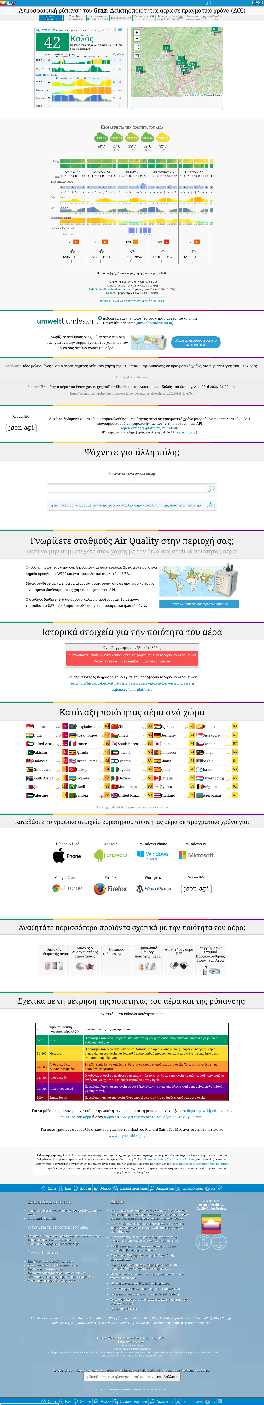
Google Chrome (67, 877)
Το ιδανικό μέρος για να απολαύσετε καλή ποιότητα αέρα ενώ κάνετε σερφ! (149, 1301)
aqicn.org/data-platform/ (132, 689)
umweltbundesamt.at (154, 323)
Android (111, 843)
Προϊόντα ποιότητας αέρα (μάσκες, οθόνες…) (58, 1273)
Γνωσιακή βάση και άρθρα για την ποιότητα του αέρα (64, 1236)
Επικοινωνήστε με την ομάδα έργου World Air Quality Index (65, 1212)
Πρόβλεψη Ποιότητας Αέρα (46, 1269)
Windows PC (196, 843)
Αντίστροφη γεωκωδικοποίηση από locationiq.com (145, 1289)
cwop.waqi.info (121, 1259)
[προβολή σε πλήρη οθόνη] (120, 29)
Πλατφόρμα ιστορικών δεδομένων (51, 1280)
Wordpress (153, 877)
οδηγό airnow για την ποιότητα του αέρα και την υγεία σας (153, 1116)
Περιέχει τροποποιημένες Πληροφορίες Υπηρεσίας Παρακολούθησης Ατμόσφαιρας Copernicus (144, 1266)
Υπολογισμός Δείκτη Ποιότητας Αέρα (53, 1265)
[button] (189, 67)
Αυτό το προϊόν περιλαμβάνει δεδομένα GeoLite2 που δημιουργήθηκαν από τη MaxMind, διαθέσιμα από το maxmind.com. (147, 1227)
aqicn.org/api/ (185, 432)
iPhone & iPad (67, 843)
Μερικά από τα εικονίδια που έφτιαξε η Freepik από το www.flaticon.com (147, 1276)
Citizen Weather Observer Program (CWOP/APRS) (131, 1338)
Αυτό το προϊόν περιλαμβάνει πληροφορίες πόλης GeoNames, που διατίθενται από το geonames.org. (144, 1239)
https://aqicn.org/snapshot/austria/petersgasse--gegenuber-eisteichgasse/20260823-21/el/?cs (132, 393)
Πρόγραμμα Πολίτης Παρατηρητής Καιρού (139, 1255)
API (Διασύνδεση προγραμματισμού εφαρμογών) (61, 1277)
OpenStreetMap (200, 95)
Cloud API (196, 876)
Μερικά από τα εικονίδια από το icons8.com (140, 1283)
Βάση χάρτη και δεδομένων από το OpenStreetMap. (145, 1294)
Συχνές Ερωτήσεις (44, 1252)
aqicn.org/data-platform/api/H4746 (149, 428)
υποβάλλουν (167, 1376)
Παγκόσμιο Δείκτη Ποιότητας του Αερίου (168, 1159)
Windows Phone (153, 843)
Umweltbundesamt (131, 1342)
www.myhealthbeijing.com (131, 1135)
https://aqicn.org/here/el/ (132, 377)
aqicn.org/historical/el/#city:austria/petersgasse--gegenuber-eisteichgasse (130, 683)
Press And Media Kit (42, 1218)
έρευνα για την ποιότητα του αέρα (58, 1227)
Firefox (111, 877)
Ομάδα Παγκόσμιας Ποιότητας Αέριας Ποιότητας (199, 1163)
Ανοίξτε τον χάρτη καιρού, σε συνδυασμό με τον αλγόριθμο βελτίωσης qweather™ (143, 1248)
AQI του (45, 30)
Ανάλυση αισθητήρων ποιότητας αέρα (53, 1244)
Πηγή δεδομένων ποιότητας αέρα (50, 1261)
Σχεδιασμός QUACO (123, 1309)
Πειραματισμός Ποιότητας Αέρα (49, 1240)
